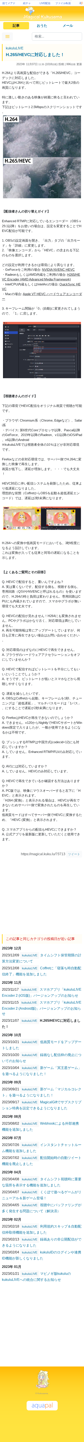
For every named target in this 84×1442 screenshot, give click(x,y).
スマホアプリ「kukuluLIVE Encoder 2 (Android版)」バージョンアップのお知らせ (41, 1008)
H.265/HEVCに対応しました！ (35, 54)
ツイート (74, 854)
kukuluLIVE (14, 48)
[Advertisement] (42, 894)
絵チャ (27, 3)
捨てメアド (8, 3)
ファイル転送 (63, 3)
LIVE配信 (45, 3)
